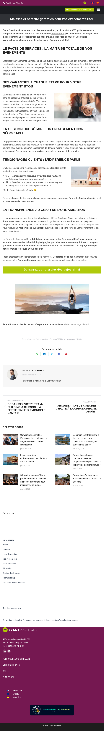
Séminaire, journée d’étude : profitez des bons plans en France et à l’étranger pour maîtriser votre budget (33, 480)
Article (32, 339)
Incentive (6, 549)
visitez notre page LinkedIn (77, 324)
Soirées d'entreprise (11, 573)
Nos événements (10, 559)
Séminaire (7, 568)
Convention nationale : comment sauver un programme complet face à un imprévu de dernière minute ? (87, 460)
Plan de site (8, 677)
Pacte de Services (15, 239)
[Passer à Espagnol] (97, 2)
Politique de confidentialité (16, 659)
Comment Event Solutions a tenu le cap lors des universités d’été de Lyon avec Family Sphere (86, 440)
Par (57, 339)
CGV (4, 671)
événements (57, 33)
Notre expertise (42, 339)
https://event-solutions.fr (31, 375)
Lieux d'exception (10, 554)
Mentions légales (11, 665)
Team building (9, 578)
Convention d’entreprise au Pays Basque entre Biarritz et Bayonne (87, 478)
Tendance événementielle (14, 582)
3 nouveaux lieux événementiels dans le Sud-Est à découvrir (33, 458)
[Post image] (10, 439)
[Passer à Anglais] (92, 2)
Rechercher (8, 513)
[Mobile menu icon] (98, 9)
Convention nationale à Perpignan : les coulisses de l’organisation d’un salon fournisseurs (33, 440)
